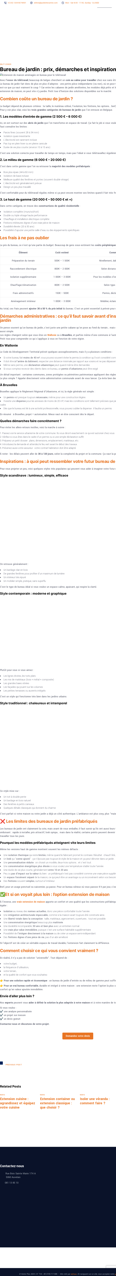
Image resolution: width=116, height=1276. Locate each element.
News (2, 1095)
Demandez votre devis (78, 1036)
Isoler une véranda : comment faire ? (95, 1101)
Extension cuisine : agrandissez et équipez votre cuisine (17, 1103)
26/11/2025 (5, 64)
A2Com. (74, 1274)
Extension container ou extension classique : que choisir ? (57, 1103)
